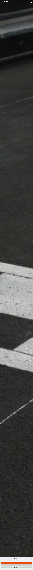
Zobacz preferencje (16, 567)
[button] (31, 558)
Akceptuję (16, 562)
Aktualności (2, 557)
